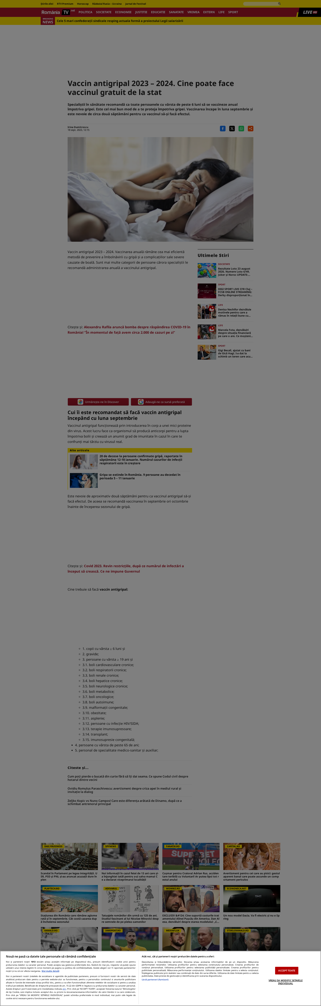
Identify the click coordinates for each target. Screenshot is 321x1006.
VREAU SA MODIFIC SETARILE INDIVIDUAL (286, 982)
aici (64, 988)
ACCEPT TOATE (286, 970)
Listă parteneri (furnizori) (155, 979)
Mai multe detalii (50, 971)
